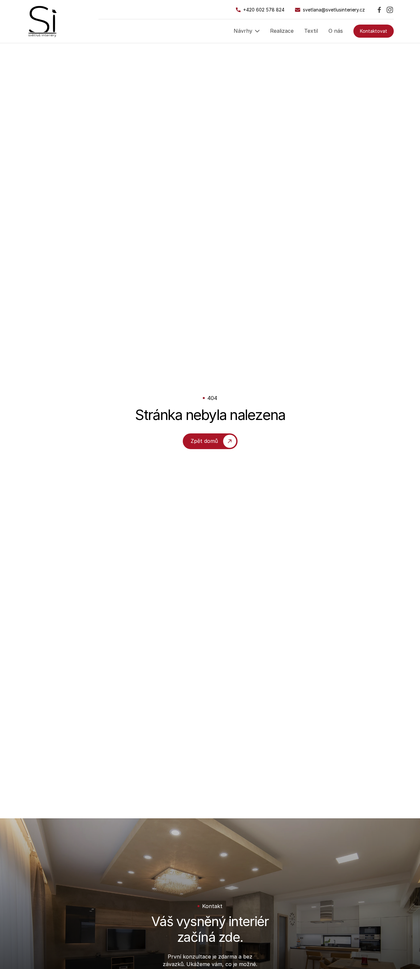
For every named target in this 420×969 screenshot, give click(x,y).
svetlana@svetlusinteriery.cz (334, 9)
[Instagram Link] (390, 10)
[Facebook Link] (379, 10)
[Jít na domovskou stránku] (42, 21)
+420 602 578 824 (263, 9)
